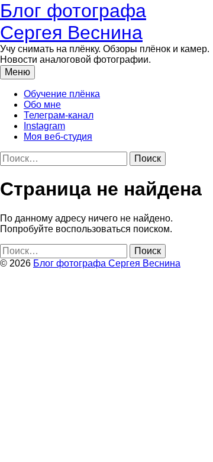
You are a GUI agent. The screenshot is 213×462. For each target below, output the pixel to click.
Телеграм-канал (58, 115)
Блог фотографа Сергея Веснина (73, 21)
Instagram (44, 126)
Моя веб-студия (58, 136)
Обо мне (42, 105)
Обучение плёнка (62, 94)
